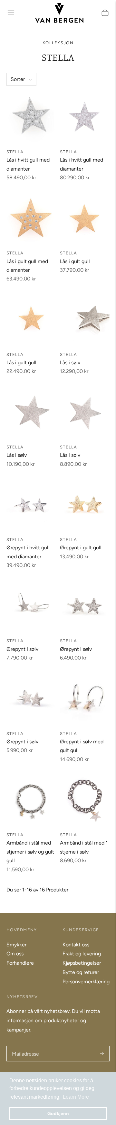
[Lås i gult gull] (85, 218)
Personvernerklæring (86, 982)
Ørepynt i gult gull (81, 548)
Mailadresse (25, 1046)
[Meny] (10, 13)
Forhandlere (20, 963)
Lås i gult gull (75, 261)
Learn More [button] (76, 1097)
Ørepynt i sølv (22, 649)
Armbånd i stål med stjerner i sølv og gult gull (30, 852)
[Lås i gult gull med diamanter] (31, 218)
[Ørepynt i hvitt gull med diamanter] (31, 504)
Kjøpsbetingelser (82, 963)
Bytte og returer (81, 972)
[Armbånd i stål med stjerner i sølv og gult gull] (31, 800)
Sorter (18, 79)
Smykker (16, 945)
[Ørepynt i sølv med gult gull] (85, 698)
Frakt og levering (82, 954)
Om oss (15, 954)
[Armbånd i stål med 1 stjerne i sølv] (85, 800)
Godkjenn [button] (58, 1113)
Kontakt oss (76, 945)
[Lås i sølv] (85, 319)
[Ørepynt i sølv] (31, 606)
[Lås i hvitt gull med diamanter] (31, 117)
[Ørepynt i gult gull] (85, 504)
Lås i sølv (70, 362)
